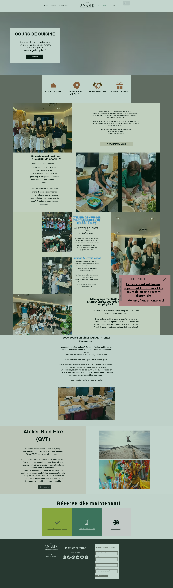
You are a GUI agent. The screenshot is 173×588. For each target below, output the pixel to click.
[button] (164, 279)
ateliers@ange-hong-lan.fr (146, 300)
